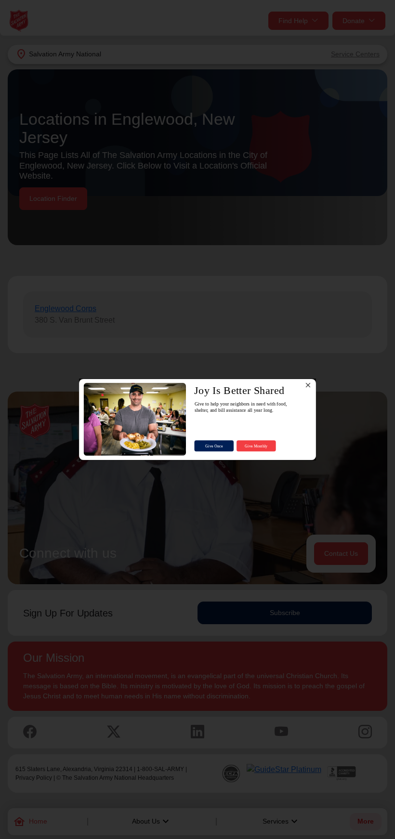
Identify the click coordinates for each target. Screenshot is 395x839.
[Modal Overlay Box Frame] (197, 419)
